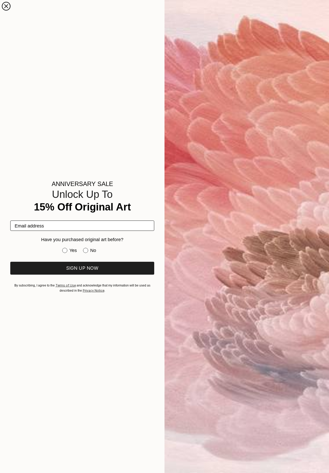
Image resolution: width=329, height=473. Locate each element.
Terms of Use (66, 285)
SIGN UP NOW (82, 268)
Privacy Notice (93, 290)
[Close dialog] (6, 6)
